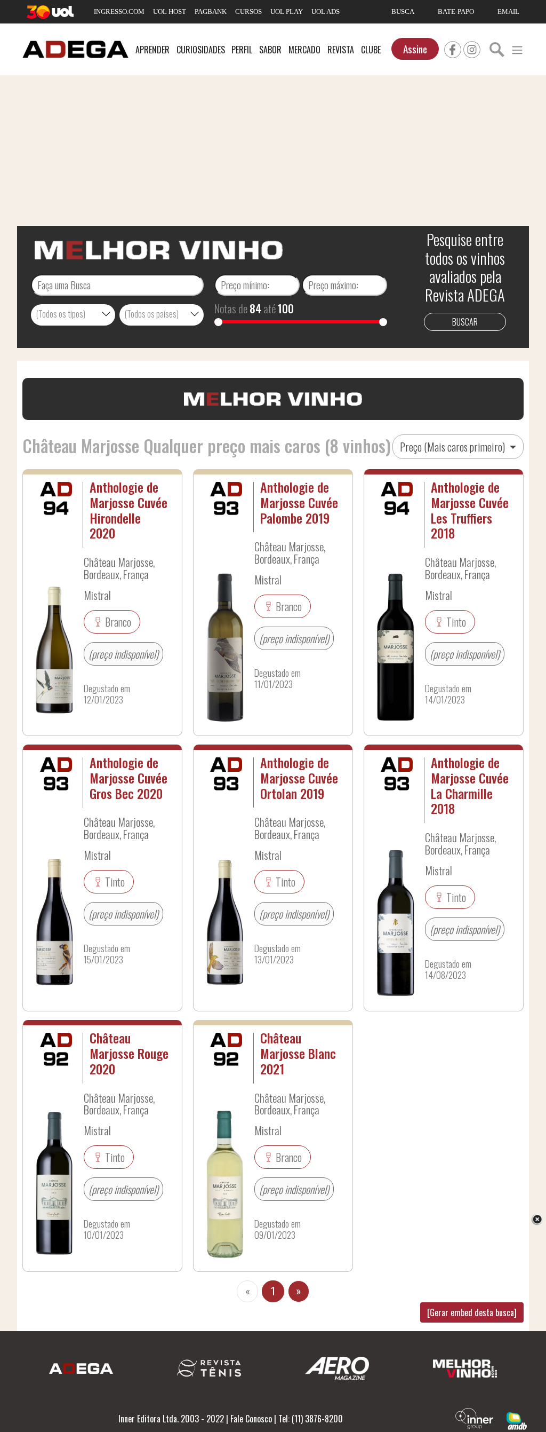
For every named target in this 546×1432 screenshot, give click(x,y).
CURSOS (248, 11)
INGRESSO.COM (119, 11)
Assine (415, 49)
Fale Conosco (251, 1418)
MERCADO (304, 49)
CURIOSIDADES (200, 49)
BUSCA (402, 11)
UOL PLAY (286, 11)
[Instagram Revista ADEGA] (471, 48)
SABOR (270, 49)
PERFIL (241, 49)
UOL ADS (325, 11)
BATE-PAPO (456, 11)
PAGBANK (211, 11)
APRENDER (152, 49)
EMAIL (508, 11)
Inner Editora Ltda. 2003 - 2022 (171, 1418)
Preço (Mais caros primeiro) (453, 447)
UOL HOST (169, 11)
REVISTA (340, 49)
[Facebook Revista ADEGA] (452, 48)
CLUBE (371, 49)
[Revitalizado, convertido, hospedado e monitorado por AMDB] (517, 1419)
